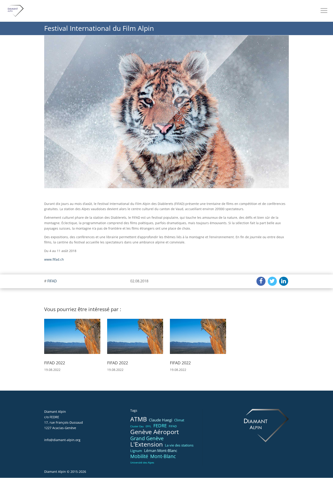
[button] (49, 339)
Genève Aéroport (154, 432)
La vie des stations (179, 445)
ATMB (138, 419)
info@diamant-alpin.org (62, 440)
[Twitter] (272, 281)
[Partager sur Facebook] (260, 281)
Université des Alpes (142, 462)
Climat (179, 420)
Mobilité (139, 456)
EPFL (148, 426)
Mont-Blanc (163, 456)
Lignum (136, 450)
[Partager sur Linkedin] (283, 281)
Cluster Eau (137, 426)
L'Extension (146, 444)
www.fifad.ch (54, 259)
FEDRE (160, 425)
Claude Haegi (160, 420)
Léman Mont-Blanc (160, 450)
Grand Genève (147, 438)
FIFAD (52, 281)
